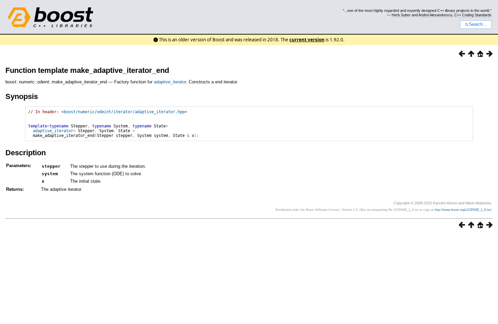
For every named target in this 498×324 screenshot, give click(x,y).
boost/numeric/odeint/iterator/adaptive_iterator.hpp (124, 111)
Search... (478, 24)
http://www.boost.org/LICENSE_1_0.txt (463, 209)
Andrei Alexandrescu (435, 15)
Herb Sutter (401, 15)
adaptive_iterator (170, 81)
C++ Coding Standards (473, 15)
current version (307, 40)
